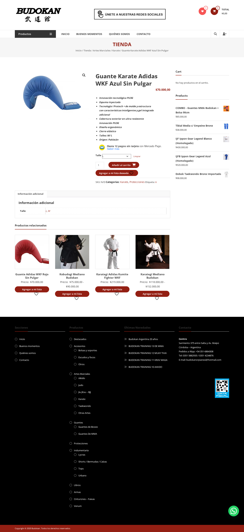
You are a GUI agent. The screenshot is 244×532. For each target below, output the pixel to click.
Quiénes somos (119, 34)
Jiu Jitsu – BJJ (84, 392)
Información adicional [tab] (30, 193)
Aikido (81, 378)
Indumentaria (81, 450)
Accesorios (79, 346)
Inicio (65, 34)
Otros (81, 364)
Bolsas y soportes (87, 350)
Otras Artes (84, 413)
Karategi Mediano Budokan (153, 276)
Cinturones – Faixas (84, 499)
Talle (98, 155)
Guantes (78, 422)
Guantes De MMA (87, 433)
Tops (81, 468)
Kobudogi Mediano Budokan (72, 276)
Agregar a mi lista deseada (114, 173)
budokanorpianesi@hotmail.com (203, 359)
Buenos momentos (89, 34)
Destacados (80, 339)
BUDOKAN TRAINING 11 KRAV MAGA (148, 360)
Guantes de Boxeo (88, 426)
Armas (77, 492)
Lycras (81, 454)
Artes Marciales (101, 50)
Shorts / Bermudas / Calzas (92, 461)
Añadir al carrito (121, 165)
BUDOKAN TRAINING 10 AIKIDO (145, 367)
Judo (80, 385)
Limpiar (137, 156)
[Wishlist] (202, 11)
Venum (78, 506)
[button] (84, 75)
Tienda (87, 50)
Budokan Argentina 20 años (143, 339)
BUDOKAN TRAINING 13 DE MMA (146, 346)
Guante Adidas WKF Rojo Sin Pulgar (31, 276)
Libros (77, 485)
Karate (116, 50)
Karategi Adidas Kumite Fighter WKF (112, 276)
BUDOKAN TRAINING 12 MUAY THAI (148, 353)
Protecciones (137, 182)
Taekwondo (84, 406)
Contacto (143, 34)
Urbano (82, 475)
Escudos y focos (86, 357)
